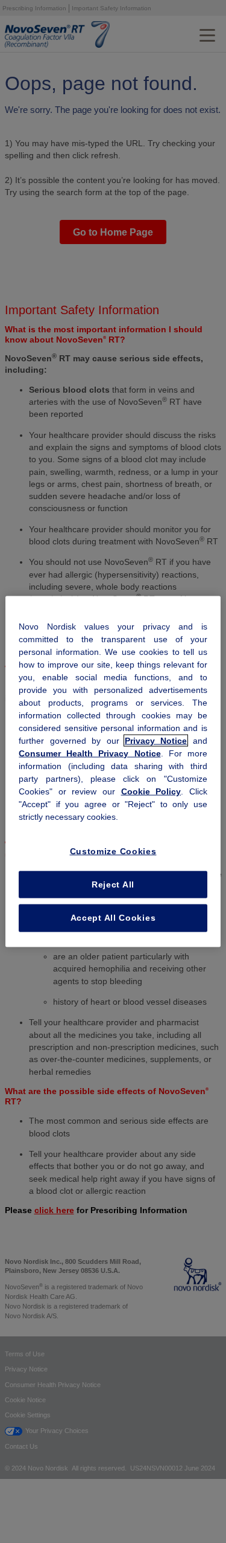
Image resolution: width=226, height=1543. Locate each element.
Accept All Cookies (113, 918)
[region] (112, 771)
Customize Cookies (113, 851)
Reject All (113, 884)
